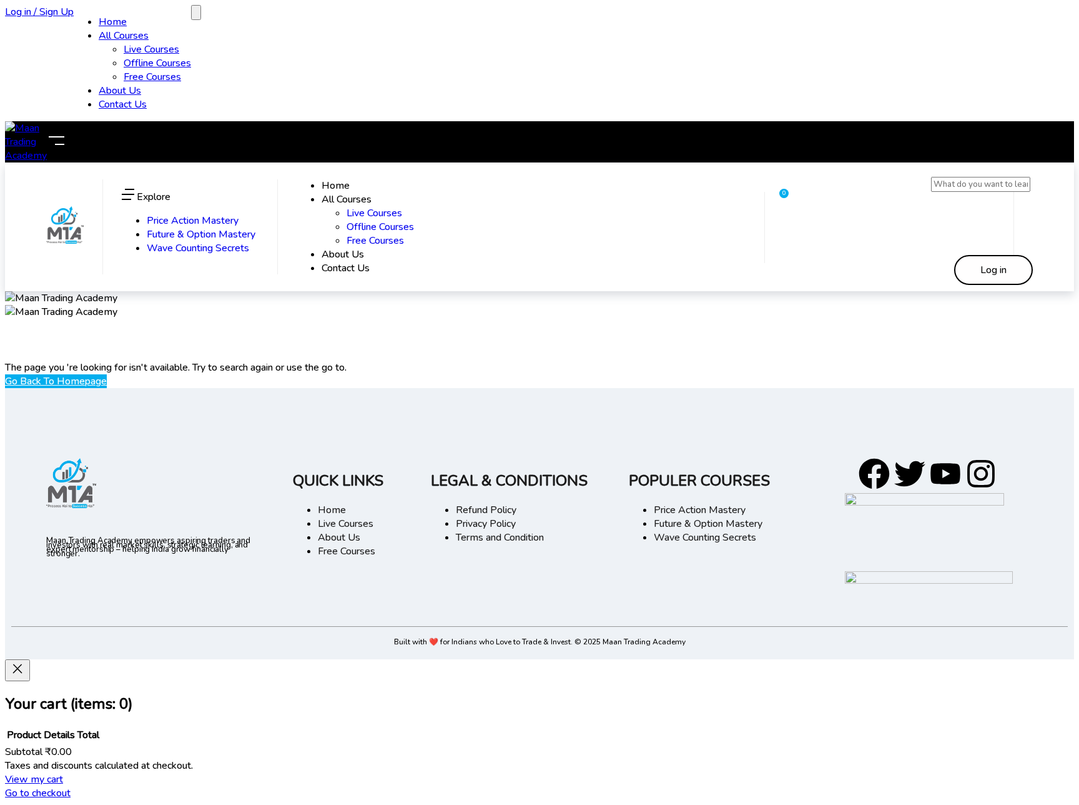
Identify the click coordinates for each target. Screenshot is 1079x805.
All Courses (124, 35)
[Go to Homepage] (65, 241)
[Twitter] (909, 473)
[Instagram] (981, 473)
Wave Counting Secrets (198, 248)
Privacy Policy (486, 524)
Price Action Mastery (193, 221)
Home (113, 22)
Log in (993, 270)
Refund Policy (486, 510)
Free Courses (152, 77)
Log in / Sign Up (39, 12)
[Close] (17, 670)
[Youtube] (945, 473)
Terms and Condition (500, 537)
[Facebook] (874, 473)
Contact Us (123, 104)
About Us (120, 91)
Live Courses (151, 49)
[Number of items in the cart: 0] (196, 12)
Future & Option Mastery (201, 234)
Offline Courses (157, 63)
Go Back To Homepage (56, 381)
